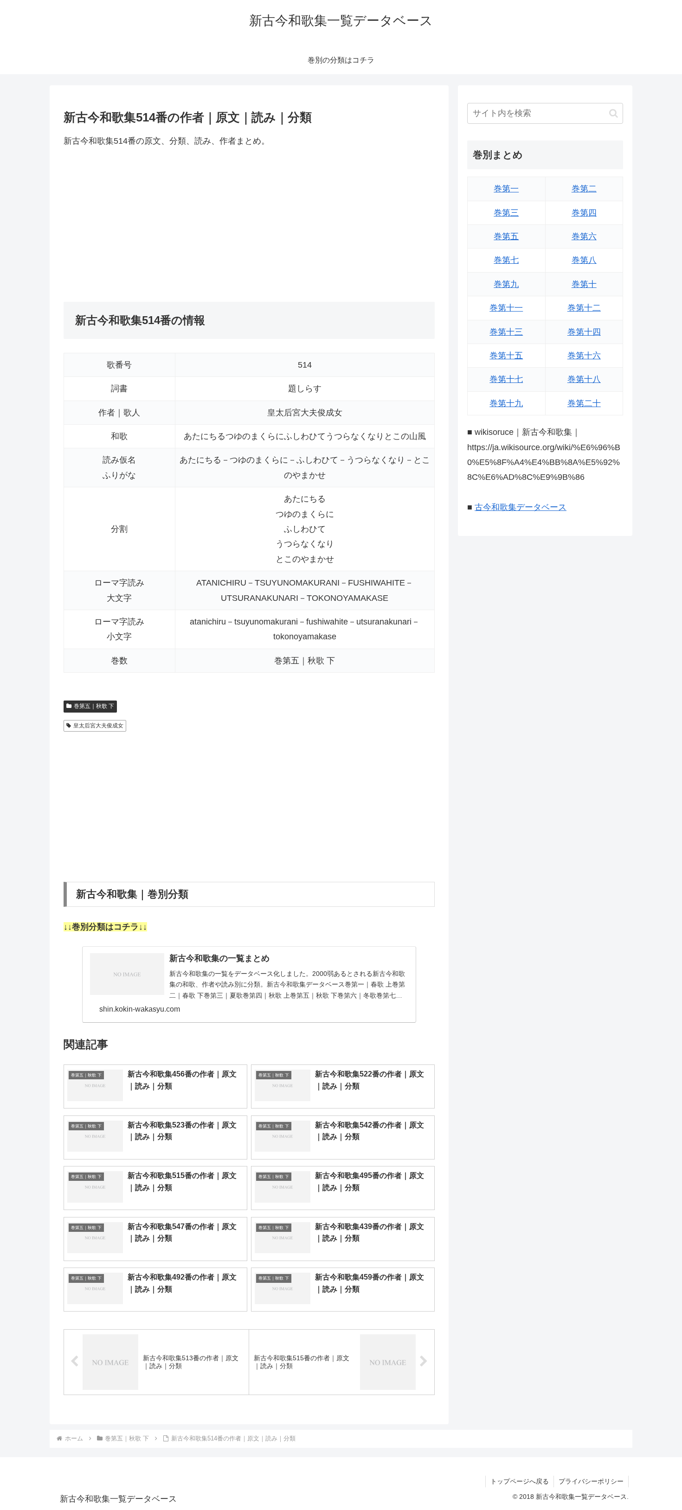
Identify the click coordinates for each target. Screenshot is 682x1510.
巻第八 (584, 260)
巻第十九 (506, 403)
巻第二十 (584, 403)
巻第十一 (506, 307)
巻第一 (506, 188)
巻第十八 (584, 379)
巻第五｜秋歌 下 (94, 706)
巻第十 (584, 284)
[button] (613, 113)
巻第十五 (506, 355)
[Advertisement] (249, 225)
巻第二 (584, 188)
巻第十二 (584, 307)
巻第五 (506, 236)
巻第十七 (506, 379)
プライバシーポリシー (591, 1481)
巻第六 (584, 236)
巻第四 (584, 212)
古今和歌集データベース (520, 507)
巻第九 (506, 284)
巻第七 (506, 260)
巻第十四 (584, 332)
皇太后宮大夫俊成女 (98, 725)
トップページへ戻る (519, 1481)
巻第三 (506, 212)
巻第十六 (584, 355)
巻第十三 (506, 332)
